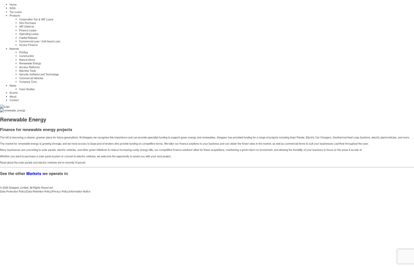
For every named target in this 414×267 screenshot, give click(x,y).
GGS (13, 8)
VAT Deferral (26, 26)
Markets (14, 48)
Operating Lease (29, 34)
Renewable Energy (30, 63)
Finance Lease (27, 30)
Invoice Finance (28, 45)
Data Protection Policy (13, 191)
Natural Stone (27, 59)
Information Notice (79, 191)
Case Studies (27, 89)
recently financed (75, 162)
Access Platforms (29, 67)
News (13, 85)
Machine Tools (27, 70)
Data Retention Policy (38, 191)
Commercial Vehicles (31, 78)
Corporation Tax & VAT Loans (36, 19)
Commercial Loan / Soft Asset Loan (39, 41)
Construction (26, 56)
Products (15, 15)
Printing (23, 52)
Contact (14, 100)
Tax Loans (16, 12)
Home (13, 4)
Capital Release (28, 37)
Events (14, 92)
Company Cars (28, 81)
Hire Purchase (27, 23)
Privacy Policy (60, 191)
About (13, 96)
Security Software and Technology (39, 74)
